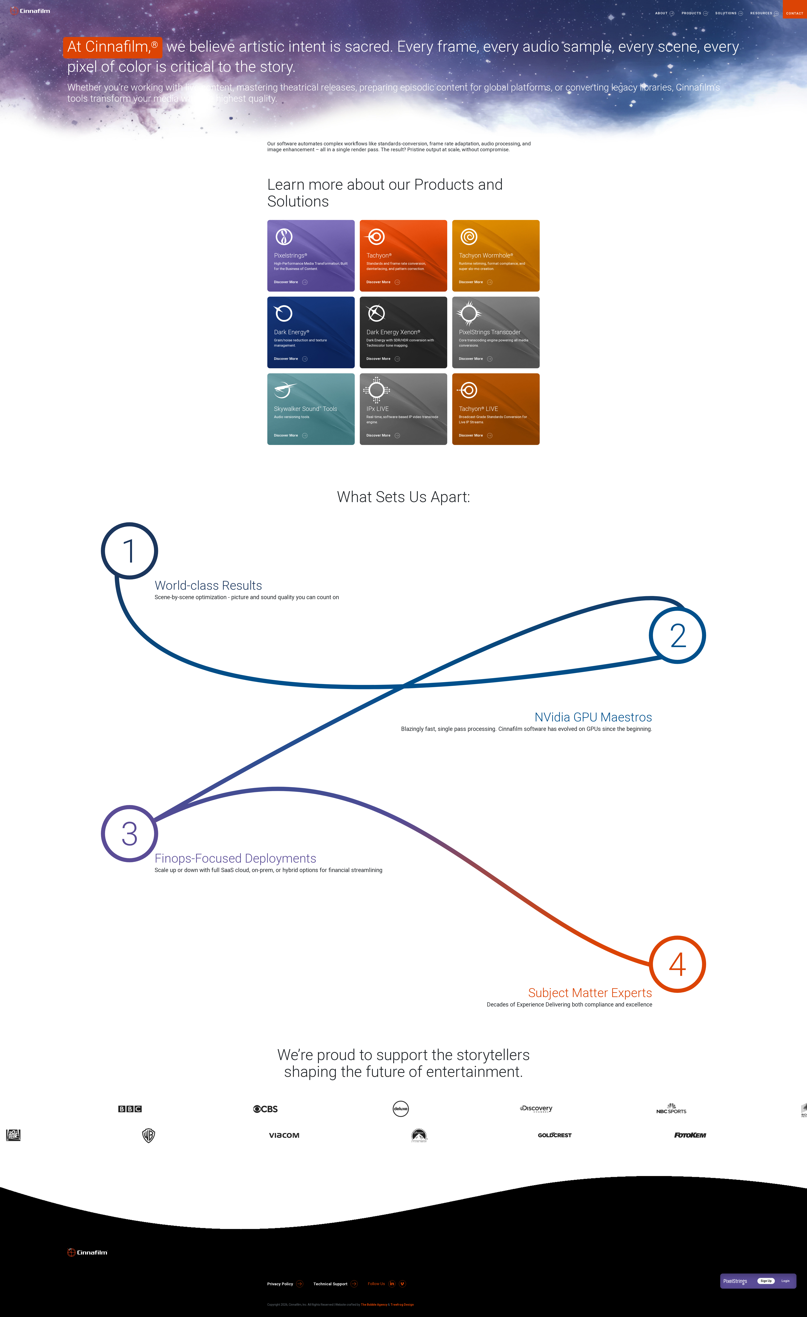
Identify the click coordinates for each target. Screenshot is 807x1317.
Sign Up (766, 1281)
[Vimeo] (402, 1283)
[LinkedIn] (392, 1283)
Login (786, 1281)
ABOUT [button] (661, 13)
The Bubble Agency (374, 1304)
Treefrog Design (402, 1304)
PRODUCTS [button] (692, 13)
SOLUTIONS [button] (726, 13)
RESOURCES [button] (761, 13)
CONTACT (795, 13)
